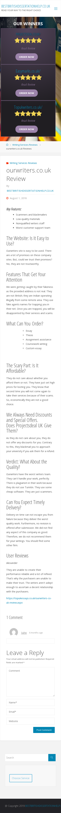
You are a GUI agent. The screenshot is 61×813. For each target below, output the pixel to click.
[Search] (52, 757)
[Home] (7, 144)
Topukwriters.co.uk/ (28, 107)
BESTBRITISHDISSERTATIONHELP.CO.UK (25, 6)
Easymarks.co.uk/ (28, 71)
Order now (26, 57)
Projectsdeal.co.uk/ (28, 34)
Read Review (28, 48)
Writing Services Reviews (25, 144)
